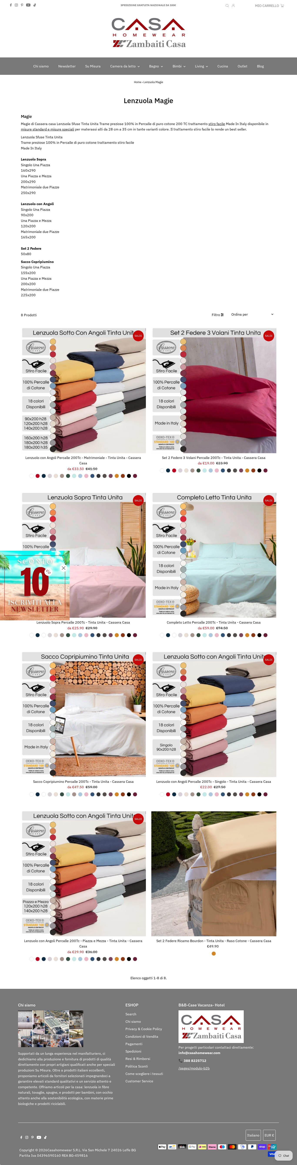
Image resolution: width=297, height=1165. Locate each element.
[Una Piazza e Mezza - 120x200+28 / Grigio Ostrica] (98, 959)
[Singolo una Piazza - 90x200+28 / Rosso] (168, 794)
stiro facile (217, 124)
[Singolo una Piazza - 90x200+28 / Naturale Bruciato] (253, 794)
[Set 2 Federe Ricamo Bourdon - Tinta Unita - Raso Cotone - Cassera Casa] (213, 873)
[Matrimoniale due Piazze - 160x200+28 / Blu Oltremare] (92, 476)
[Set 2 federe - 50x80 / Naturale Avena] (192, 470)
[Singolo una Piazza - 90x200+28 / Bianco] (162, 794)
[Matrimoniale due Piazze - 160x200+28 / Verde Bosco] (68, 476)
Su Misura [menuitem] (93, 66)
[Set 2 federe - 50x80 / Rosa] (217, 470)
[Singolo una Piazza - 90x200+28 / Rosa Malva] (241, 794)
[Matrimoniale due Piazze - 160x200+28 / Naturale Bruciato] (123, 476)
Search (130, 1014)
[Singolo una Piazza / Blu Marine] (37, 635)
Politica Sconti (136, 1066)
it (239, 5)
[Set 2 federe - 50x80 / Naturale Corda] (235, 470)
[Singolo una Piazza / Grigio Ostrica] (98, 635)
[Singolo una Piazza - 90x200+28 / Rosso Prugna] (265, 794)
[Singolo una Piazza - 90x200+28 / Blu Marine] (174, 794)
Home (137, 82)
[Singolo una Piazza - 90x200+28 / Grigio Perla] (180, 794)
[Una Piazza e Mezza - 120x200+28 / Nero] (129, 959)
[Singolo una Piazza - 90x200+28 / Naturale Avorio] (186, 794)
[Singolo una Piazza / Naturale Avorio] (56, 635)
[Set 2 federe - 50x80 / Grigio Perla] (180, 470)
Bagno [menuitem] (154, 66)
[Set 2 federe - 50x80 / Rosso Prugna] (265, 470)
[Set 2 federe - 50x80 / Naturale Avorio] (186, 470)
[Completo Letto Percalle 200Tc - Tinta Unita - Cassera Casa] (213, 555)
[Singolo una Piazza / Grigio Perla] (50, 635)
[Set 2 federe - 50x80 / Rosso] (174, 470)
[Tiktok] (34, 5)
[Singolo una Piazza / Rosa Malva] (110, 635)
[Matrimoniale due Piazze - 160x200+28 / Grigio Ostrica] (98, 476)
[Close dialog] (63, 568)
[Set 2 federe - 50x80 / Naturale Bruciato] (253, 470)
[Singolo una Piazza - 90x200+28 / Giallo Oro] (247, 794)
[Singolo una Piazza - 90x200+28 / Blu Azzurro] (211, 794)
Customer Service (139, 1081)
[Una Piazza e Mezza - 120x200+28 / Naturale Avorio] (56, 959)
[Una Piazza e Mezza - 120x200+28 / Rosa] (86, 959)
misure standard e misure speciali (47, 129)
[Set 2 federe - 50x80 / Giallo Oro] (247, 470)
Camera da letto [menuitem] (123, 66)
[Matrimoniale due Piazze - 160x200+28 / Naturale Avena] (62, 476)
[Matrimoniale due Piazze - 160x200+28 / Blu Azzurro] (80, 476)
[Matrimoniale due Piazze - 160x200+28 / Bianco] (31, 476)
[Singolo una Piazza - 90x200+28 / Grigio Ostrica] (229, 794)
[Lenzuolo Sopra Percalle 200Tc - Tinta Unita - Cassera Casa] (83, 555)
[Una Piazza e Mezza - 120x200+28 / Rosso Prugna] (135, 959)
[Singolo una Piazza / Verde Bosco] (68, 635)
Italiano (253, 1135)
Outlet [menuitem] (242, 66)
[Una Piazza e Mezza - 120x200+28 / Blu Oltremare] (92, 959)
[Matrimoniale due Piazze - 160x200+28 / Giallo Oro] (117, 476)
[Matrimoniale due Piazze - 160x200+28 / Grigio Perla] (50, 476)
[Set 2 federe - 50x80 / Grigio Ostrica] (229, 470)
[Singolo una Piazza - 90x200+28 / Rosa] (217, 794)
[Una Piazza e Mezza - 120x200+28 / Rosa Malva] (110, 959)
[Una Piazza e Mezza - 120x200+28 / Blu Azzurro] (80, 959)
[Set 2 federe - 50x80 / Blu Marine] (168, 470)
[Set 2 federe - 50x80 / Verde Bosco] (198, 470)
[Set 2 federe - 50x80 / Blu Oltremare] (223, 470)
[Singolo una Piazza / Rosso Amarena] (44, 635)
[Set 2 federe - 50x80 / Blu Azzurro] (211, 470)
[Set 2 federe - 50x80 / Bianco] (162, 470)
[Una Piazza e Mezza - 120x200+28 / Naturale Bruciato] (123, 959)
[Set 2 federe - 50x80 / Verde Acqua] (204, 470)
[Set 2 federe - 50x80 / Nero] (259, 470)
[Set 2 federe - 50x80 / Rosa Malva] (241, 470)
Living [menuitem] (200, 66)
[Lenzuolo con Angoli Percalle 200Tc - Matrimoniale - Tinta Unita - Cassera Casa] (83, 390)
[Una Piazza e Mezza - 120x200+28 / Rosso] (37, 959)
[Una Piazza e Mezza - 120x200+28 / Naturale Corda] (104, 959)
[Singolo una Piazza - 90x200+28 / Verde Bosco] (198, 794)
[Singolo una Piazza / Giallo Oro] (117, 635)
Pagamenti (133, 1044)
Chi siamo (133, 1021)
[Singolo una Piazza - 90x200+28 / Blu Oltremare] (223, 794)
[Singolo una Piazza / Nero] (129, 635)
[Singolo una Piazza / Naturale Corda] (104, 635)
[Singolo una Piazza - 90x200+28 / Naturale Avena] (192, 794)
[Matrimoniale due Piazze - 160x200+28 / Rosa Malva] (110, 476)
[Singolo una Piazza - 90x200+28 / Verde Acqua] (204, 794)
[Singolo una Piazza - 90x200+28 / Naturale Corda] (235, 794)
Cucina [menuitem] (222, 66)
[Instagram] (16, 5)
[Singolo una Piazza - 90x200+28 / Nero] (259, 794)
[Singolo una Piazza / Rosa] (86, 635)
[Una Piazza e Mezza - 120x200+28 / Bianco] (31, 959)
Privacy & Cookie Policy (143, 1029)
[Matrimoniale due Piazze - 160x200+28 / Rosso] (37, 476)
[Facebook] (11, 5)
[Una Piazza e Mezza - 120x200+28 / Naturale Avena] (62, 959)
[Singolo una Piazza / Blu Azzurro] (80, 635)
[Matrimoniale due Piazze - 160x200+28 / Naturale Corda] (104, 476)
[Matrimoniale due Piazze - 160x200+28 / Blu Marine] (44, 476)
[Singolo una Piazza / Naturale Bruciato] (123, 635)
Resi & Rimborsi (137, 1058)
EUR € (248, 5)
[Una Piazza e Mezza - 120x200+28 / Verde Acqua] (74, 959)
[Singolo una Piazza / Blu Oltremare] (92, 635)
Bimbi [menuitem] (177, 66)
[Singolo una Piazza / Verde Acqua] (74, 635)
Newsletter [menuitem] (67, 66)
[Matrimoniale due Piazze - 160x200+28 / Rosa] (86, 476)
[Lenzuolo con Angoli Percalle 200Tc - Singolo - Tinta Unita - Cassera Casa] (213, 714)
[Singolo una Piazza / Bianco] (31, 635)
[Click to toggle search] (227, 5)
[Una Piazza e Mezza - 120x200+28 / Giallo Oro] (117, 959)
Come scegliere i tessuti (144, 1073)
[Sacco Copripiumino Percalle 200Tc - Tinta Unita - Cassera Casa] (83, 714)
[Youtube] (28, 5)
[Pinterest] (22, 5)
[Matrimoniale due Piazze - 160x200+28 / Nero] (129, 476)
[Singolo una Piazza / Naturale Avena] (62, 635)
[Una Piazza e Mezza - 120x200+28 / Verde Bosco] (68, 959)
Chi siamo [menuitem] (41, 66)
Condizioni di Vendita (141, 1036)
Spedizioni (133, 1051)
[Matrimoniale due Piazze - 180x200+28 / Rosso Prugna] (135, 476)
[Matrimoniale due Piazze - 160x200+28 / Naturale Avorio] (56, 476)
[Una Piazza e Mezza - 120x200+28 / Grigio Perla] (50, 959)
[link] (35, 585)
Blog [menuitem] (260, 66)
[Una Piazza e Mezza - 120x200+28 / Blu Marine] (44, 959)
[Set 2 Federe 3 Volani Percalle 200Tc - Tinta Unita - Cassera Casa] (213, 390)
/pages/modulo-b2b (194, 1068)
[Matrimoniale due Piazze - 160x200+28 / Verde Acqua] (74, 476)
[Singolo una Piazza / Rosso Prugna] (135, 635)
